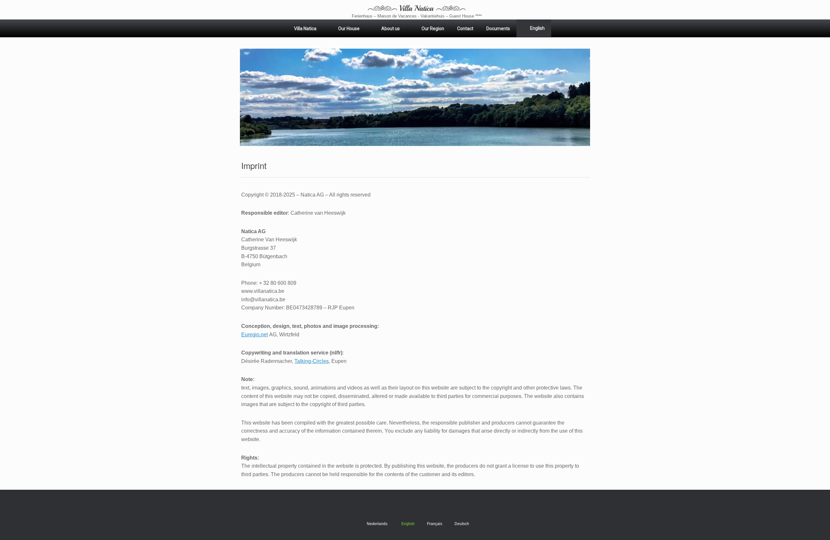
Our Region (432, 28)
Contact (465, 28)
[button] (415, 97)
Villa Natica (305, 28)
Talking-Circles (311, 361)
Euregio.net (254, 334)
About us (390, 28)
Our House (349, 28)
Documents (498, 28)
